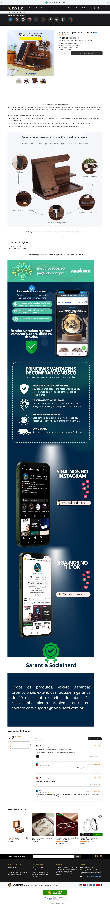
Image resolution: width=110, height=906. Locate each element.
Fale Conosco (36, 870)
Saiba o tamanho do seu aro (40, 872)
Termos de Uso (12, 870)
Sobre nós (35, 876)
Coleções (31, 8)
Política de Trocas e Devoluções (17, 872)
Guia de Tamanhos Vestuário (40, 874)
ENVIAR (77, 857)
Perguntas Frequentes (38, 867)
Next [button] (101, 809)
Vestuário (39, 8)
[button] (65, 35)
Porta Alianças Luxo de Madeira (17, 838)
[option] (20, 81)
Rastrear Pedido (81, 8)
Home (8, 12)
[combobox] (39, 739)
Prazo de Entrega (12, 867)
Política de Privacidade (14, 874)
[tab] (7, 94)
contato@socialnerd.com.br (93, 876)
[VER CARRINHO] (98, 8)
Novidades (71, 8)
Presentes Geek (61, 8)
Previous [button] (97, 809)
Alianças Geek (49, 8)
